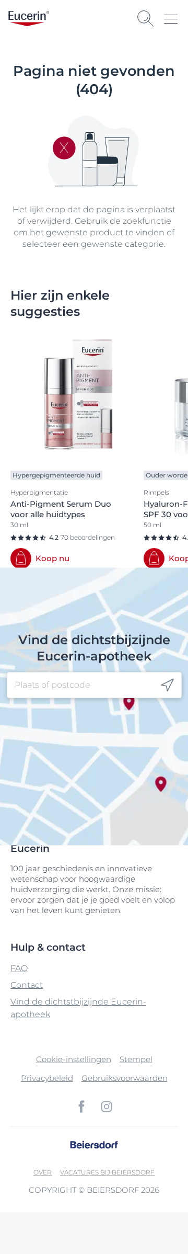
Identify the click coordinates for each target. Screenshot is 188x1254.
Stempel (136, 1059)
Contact (26, 985)
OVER (42, 1172)
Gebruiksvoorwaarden (124, 1078)
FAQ (19, 968)
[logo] (28, 18)
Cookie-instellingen (73, 1059)
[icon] (167, 685)
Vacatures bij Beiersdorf (107, 1172)
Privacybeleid (47, 1078)
